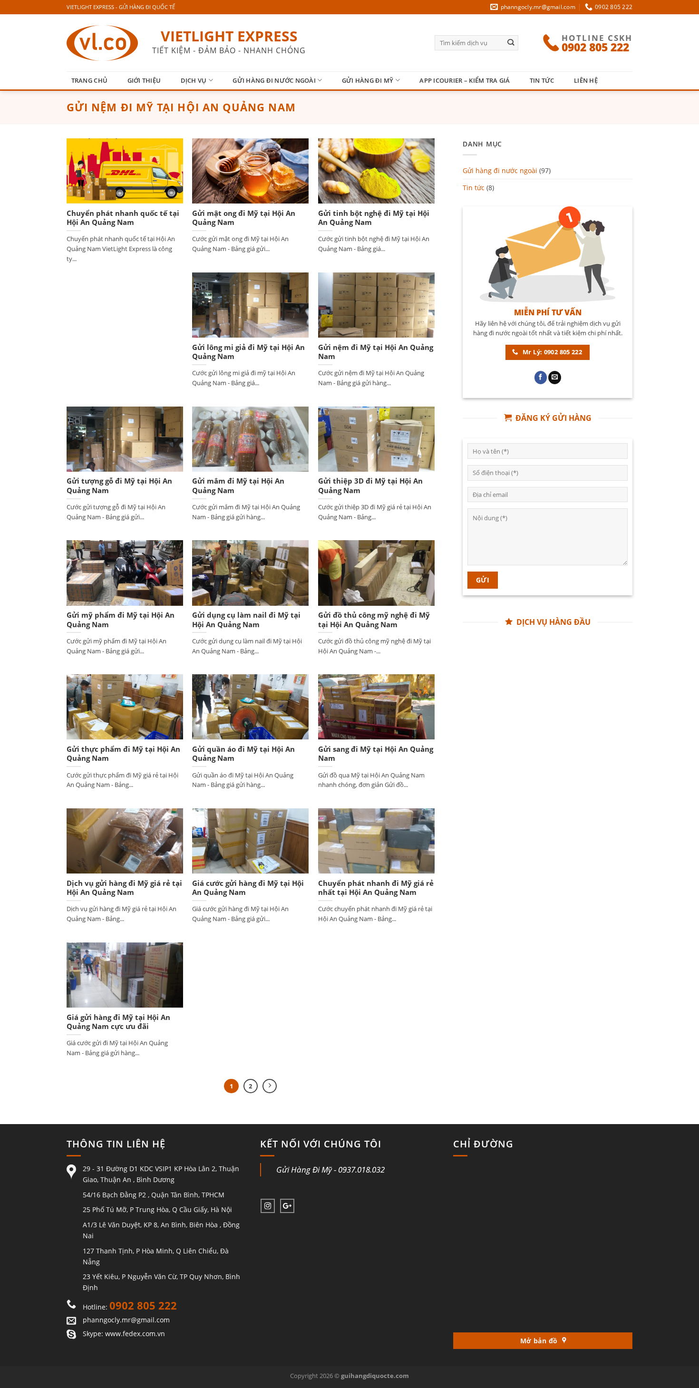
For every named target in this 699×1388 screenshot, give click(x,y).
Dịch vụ (194, 80)
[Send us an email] (554, 377)
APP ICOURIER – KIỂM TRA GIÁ (464, 80)
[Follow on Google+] (287, 1206)
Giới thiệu (144, 80)
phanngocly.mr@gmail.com (126, 1319)
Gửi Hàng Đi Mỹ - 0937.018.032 (330, 1169)
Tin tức (542, 80)
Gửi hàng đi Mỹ (368, 80)
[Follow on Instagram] (268, 1206)
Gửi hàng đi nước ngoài (274, 80)
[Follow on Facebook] (540, 377)
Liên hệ (586, 80)
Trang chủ (89, 80)
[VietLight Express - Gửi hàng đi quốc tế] (102, 43)
